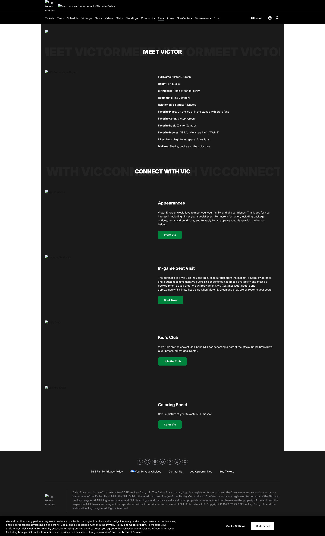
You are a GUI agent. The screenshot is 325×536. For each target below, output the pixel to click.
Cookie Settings (37, 528)
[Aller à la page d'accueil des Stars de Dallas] (50, 6)
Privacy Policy (114, 524)
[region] (162, 526)
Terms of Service (132, 532)
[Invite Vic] (97, 219)
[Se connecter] (270, 18)
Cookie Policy (137, 524)
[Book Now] (97, 284)
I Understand (262, 526)
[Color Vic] (97, 415)
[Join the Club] (97, 350)
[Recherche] (277, 18)
